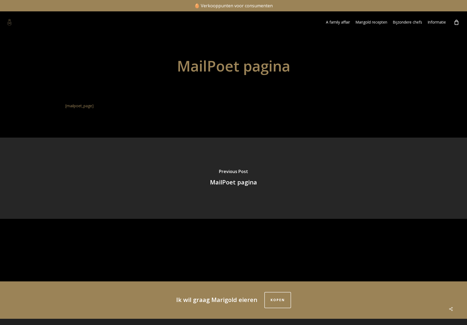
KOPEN (278, 300)
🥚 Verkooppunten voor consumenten (233, 6)
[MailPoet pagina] (233, 178)
